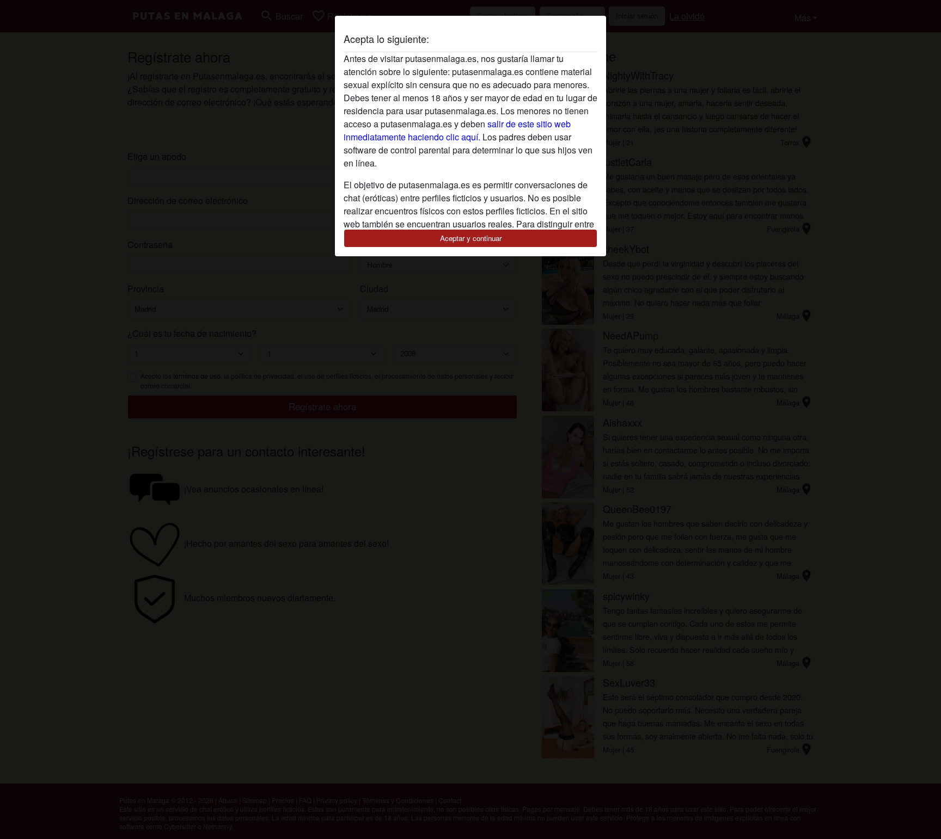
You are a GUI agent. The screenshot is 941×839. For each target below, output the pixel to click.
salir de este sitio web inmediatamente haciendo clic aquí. (457, 130)
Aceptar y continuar (471, 238)
